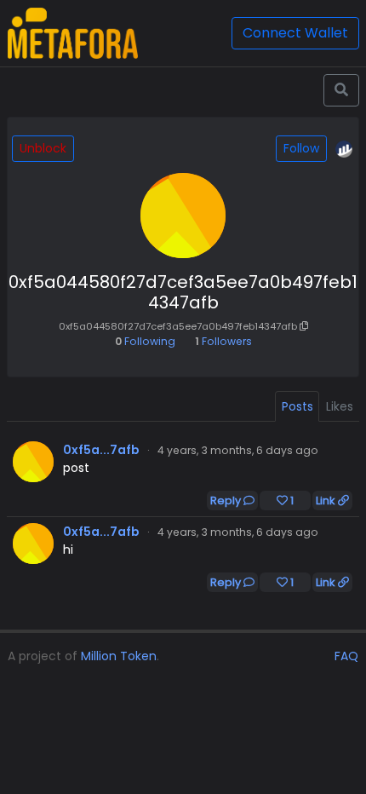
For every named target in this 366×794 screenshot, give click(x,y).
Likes (339, 406)
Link (327, 500)
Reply (226, 500)
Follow (301, 148)
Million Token (119, 656)
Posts (297, 406)
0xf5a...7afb (101, 449)
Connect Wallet (295, 33)
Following (145, 341)
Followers (223, 341)
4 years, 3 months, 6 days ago (237, 450)
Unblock (43, 148)
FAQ (346, 656)
